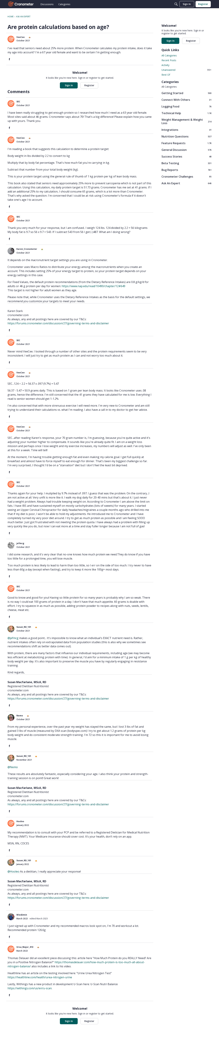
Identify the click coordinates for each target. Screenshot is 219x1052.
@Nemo (13, 767)
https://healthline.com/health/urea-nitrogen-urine (40, 977)
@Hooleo (13, 871)
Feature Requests (186, 143)
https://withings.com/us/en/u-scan (30, 988)
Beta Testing (186, 163)
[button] (11, 39)
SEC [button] (18, 101)
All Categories (169, 55)
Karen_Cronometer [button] (26, 249)
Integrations (186, 129)
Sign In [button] (69, 85)
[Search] (176, 4)
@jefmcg (13, 638)
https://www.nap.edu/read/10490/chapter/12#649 (93, 286)
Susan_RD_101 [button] (23, 627)
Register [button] (89, 85)
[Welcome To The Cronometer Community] (21, 4)
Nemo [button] (19, 715)
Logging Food (186, 106)
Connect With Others (186, 99)
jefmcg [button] (20, 543)
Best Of (166, 74)
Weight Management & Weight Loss (186, 121)
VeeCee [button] (20, 37)
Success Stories (186, 156)
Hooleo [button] (20, 821)
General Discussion (186, 150)
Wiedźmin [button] (21, 914)
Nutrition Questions (186, 136)
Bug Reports (186, 170)
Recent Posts (169, 60)
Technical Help (186, 113)
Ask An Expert (186, 183)
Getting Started (186, 93)
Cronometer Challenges (186, 176)
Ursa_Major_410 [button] (24, 947)
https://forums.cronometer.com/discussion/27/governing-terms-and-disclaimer (58, 323)
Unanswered (186, 69)
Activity (165, 65)
